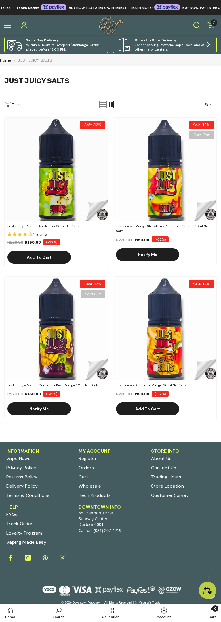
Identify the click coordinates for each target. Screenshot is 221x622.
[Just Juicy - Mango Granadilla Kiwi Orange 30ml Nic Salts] (56, 328)
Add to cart (39, 257)
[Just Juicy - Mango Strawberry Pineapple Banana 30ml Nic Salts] (164, 169)
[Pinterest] (45, 558)
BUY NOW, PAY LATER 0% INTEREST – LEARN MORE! (99, 7)
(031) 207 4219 (107, 530)
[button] (103, 104)
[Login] (24, 25)
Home (5, 60)
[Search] (196, 25)
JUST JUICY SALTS (35, 60)
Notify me (147, 254)
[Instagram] (28, 558)
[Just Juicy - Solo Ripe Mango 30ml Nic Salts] (164, 328)
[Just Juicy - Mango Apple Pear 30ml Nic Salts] (56, 169)
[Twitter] (62, 558)
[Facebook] (10, 558)
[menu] (7, 25)
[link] (56, 45)
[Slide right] (208, 45)
